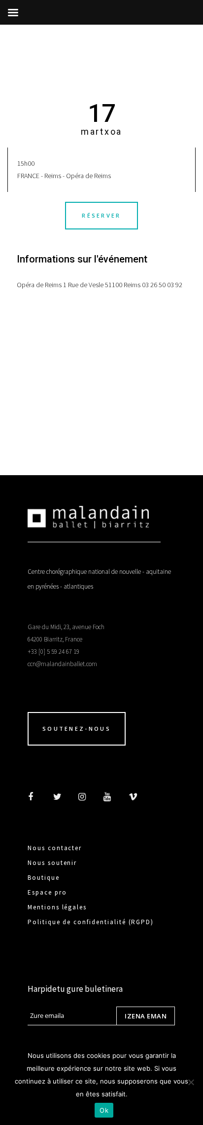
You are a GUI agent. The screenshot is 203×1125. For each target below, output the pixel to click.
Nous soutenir (52, 863)
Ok (104, 1110)
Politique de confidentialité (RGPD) (91, 922)
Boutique (44, 877)
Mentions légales (57, 907)
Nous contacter (55, 848)
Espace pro (47, 892)
